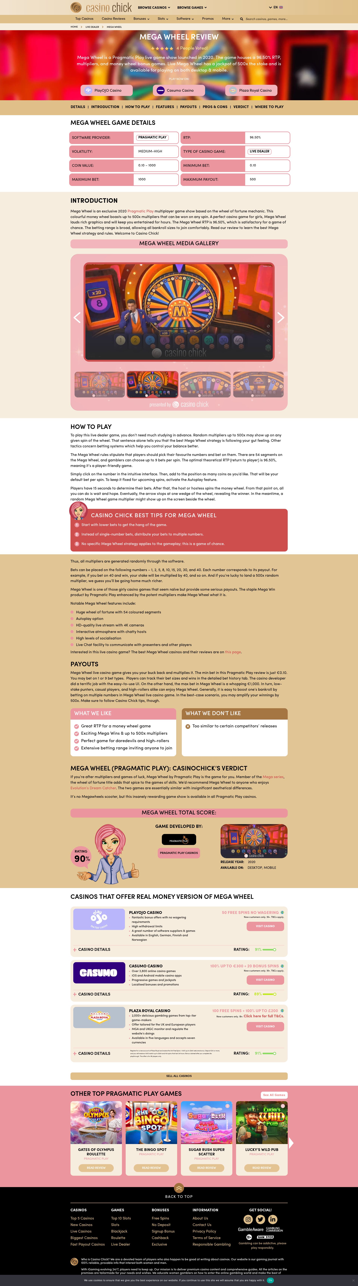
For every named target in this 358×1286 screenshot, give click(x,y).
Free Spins (160, 1218)
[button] (76, 314)
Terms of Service (207, 1238)
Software (183, 19)
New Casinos (81, 1225)
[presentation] (291, 1143)
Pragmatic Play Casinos (179, 853)
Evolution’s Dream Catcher (93, 788)
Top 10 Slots (121, 1218)
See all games (274, 1095)
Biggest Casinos (84, 1238)
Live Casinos (81, 1231)
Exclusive (159, 1244)
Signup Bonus (163, 1231)
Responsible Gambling (212, 1244)
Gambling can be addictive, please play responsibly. (262, 1245)
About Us (200, 1218)
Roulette (118, 1238)
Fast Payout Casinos (87, 1244)
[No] (353, 1280)
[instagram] (248, 1219)
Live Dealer (259, 151)
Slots (161, 19)
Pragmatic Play (152, 137)
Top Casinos (84, 19)
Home (74, 27)
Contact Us (202, 1225)
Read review (96, 1168)
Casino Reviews (113, 19)
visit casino (265, 926)
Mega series (273, 777)
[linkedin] (272, 1219)
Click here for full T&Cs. (264, 1016)
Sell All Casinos (179, 1076)
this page (233, 652)
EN (276, 7)
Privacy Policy (204, 1231)
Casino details (94, 950)
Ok (270, 1280)
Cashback (160, 1238)
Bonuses (140, 19)
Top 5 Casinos (82, 1218)
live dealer (92, 27)
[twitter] (260, 1219)
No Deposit (161, 1225)
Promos (208, 19)
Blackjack (119, 1231)
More (226, 19)
